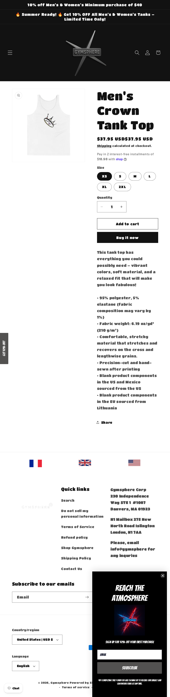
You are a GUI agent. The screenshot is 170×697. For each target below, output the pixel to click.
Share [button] (106, 422)
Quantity (104, 197)
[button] (10, 52)
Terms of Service (77, 527)
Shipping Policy (76, 558)
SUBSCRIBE (129, 668)
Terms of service (76, 687)
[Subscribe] (87, 597)
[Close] (162, 575)
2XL (122, 187)
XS (104, 176)
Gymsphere (60, 682)
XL (104, 187)
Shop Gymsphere (77, 548)
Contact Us (71, 569)
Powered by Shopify (86, 682)
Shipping (104, 145)
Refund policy (74, 537)
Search (67, 500)
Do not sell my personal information (82, 513)
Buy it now (127, 237)
